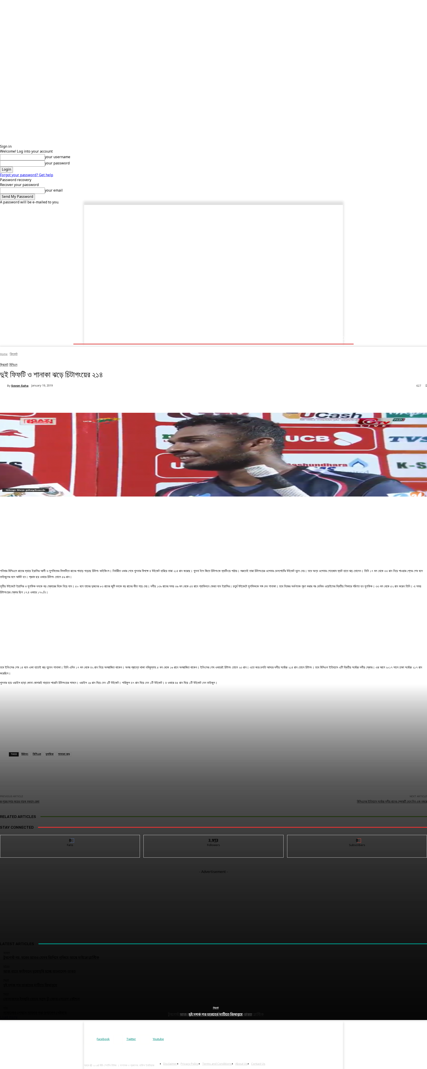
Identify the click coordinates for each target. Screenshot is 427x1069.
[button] (343, 338)
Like (70, 838)
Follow (213, 838)
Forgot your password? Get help (26, 175)
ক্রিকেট (216, 1007)
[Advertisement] (133, 31)
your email (54, 190)
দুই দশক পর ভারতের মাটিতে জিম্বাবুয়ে (216, 1014)
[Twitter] (118, 1039)
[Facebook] (88, 1039)
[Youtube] (144, 1039)
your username (57, 157)
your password (57, 163)
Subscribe (357, 838)
